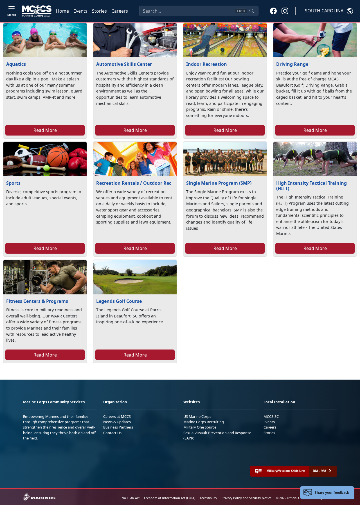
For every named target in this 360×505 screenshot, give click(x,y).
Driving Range (292, 64)
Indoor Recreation (206, 64)
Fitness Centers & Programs (37, 301)
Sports (13, 183)
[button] (273, 11)
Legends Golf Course (119, 301)
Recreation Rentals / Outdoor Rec (133, 183)
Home (62, 11)
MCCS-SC (271, 416)
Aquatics (16, 64)
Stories (99, 11)
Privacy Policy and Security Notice (246, 498)
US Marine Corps (197, 416)
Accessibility (208, 498)
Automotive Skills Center (124, 64)
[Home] (36, 11)
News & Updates (117, 421)
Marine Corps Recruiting (203, 421)
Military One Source (199, 427)
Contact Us (112, 432)
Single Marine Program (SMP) (218, 183)
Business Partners (118, 427)
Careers (119, 11)
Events (80, 11)
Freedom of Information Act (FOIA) (169, 498)
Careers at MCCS (117, 416)
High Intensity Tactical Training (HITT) (311, 185)
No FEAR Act (131, 498)
